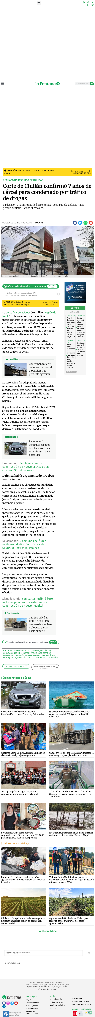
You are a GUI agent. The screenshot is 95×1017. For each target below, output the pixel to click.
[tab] (75, 308)
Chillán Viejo (46, 651)
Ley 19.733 (30, 1000)
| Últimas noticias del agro (15, 843)
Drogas (28, 655)
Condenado (16, 653)
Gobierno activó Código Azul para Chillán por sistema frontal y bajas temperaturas (23, 754)
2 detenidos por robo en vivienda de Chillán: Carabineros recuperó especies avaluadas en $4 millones (70, 794)
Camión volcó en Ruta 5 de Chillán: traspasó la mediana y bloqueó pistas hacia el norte (71, 754)
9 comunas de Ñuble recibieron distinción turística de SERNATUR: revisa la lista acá (24, 544)
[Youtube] (16, 1003)
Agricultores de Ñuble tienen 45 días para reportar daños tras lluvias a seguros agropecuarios (68, 921)
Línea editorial (32, 1009)
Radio (52, 996)
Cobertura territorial (81, 1001)
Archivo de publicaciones (32, 1013)
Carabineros (19, 651)
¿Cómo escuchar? (57, 1002)
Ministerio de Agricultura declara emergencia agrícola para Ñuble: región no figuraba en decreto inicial (22, 921)
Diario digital (31, 996)
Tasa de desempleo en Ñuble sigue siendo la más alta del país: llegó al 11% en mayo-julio (71, 327)
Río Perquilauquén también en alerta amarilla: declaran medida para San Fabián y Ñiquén (71, 834)
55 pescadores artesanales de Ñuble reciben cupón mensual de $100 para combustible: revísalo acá (69, 714)
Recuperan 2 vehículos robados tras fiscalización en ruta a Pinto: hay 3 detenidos (22, 713)
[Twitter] (92, 2)
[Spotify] (92, 5)
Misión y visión (32, 1006)
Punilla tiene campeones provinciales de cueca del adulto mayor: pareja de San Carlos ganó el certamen (71, 356)
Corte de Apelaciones (18, 312)
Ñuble (52, 655)
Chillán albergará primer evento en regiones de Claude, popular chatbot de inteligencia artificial (81, 327)
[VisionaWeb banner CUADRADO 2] (75, 302)
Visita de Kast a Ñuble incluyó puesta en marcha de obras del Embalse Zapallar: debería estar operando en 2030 (71, 880)
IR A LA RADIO (89, 162)
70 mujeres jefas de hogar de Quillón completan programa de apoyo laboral (19, 792)
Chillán (35, 651)
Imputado (37, 655)
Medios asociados (57, 1005)
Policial (36, 162)
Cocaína (6, 653)
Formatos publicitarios (82, 1004)
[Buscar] (92, 83)
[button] (39, 3)
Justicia (45, 655)
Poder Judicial (9, 658)
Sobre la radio (56, 999)
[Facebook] (84, 2)
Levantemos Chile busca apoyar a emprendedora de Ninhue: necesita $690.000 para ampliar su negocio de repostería (22, 835)
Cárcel (28, 651)
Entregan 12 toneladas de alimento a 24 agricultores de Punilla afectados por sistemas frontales (23, 880)
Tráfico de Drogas (25, 658)
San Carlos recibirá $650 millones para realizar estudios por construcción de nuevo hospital (27, 602)
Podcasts (53, 1008)
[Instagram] (88, 2)
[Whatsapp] (88, 5)
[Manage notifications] (90, 1012)
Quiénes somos (32, 1003)
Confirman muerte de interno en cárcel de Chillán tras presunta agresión (81, 349)
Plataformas (77, 998)
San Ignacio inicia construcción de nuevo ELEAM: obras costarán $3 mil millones (25, 467)
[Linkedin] (4, 1006)
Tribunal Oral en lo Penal (46, 658)
